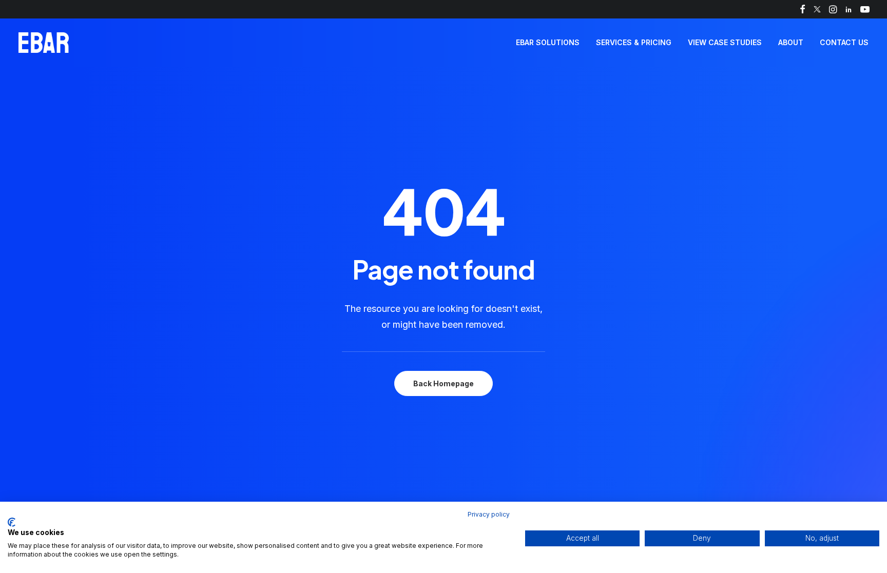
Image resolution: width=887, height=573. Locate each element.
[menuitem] (802, 9)
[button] (802, 9)
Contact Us (844, 42)
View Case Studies (725, 42)
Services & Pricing (633, 42)
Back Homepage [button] (443, 383)
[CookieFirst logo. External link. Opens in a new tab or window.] (11, 522)
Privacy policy (489, 514)
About (790, 42)
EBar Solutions (548, 42)
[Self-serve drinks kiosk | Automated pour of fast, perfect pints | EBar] (43, 42)
